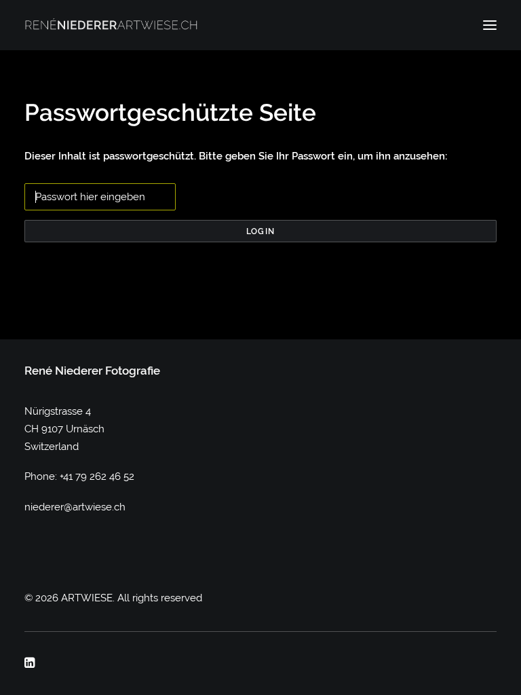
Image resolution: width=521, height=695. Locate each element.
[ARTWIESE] (111, 25)
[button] (490, 25)
